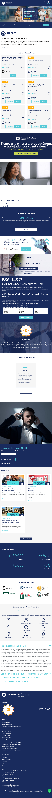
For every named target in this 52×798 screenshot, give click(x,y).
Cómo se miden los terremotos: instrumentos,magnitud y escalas (10, 521)
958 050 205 (11, 774)
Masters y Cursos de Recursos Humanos (10, 751)
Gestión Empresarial (8, 630)
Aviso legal (4, 790)
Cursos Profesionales (6, 733)
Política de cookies (36, 790)
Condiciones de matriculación (24, 790)
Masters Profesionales (7, 724)
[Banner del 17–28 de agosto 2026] (26, 14)
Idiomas (43, 630)
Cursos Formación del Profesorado (9, 731)
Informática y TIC (9, 637)
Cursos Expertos (5, 729)
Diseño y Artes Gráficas (26, 623)
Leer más (4, 498)
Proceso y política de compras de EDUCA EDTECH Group (26, 793)
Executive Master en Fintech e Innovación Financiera (12, 85)
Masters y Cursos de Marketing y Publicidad (11, 750)
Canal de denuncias (45, 790)
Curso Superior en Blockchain (35, 60)
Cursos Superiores (6, 735)
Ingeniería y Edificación (26, 637)
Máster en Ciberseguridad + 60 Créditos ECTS (38, 111)
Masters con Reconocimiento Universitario (11, 726)
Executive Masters (6, 722)
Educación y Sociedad (43, 623)
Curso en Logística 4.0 (7, 110)
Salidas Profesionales (6, 759)
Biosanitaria (8, 623)
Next (49, 218)
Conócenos (5, 47)
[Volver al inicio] (9, 3)
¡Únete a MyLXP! (26, 317)
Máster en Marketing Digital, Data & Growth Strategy (37, 85)
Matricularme (36, 75)
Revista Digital (5, 757)
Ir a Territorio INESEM (7, 454)
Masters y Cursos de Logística (8, 746)
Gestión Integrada (26, 630)
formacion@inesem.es (9, 780)
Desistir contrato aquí (6, 784)
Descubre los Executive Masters (28, 268)
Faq (3, 763)
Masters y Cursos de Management (9, 748)
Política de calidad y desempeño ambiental (34, 791)
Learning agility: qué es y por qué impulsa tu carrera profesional (12, 489)
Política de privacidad (12, 790)
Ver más (13, 75)
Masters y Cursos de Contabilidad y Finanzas (11, 744)
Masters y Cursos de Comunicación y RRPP (11, 742)
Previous (3, 218)
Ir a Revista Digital (26, 538)
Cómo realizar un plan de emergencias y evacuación (38, 489)
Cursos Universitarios (6, 737)
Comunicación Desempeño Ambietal (16, 791)
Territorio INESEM (6, 761)
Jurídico (43, 637)
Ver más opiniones (26, 394)
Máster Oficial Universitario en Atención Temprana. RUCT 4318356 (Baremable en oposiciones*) (12, 59)
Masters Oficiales (6, 728)
